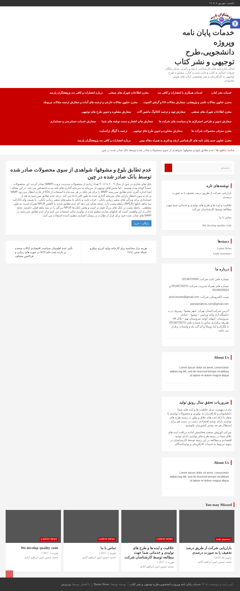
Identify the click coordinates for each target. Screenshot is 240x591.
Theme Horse (101, 584)
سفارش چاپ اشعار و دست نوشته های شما (127, 121)
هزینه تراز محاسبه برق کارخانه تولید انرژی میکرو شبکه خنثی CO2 (118, 250)
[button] (235, 23)
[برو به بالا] (9, 574)
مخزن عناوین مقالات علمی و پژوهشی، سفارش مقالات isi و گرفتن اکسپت (187, 102)
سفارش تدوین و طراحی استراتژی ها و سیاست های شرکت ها (195, 121)
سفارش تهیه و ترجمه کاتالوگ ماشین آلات (161, 111)
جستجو (168, 168)
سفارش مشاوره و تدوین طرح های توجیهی (106, 111)
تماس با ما (225, 217)
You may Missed (218, 505)
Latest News (224, 248)
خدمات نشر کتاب (221, 92)
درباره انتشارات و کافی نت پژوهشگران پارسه (76, 92)
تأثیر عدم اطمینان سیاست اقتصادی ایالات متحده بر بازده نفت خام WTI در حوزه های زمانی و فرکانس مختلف (43, 252)
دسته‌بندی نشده (222, 253)
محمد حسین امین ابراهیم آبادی (215, 561)
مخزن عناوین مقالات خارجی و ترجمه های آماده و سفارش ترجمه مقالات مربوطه (90, 102)
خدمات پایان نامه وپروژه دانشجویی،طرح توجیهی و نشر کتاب (165, 584)
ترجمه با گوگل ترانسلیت (113, 130)
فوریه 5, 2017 (166, 562)
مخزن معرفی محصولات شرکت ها (211, 130)
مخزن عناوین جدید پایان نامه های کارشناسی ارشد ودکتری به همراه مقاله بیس (186, 140)
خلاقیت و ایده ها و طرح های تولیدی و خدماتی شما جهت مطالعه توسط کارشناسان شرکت (149, 552)
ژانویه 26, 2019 (223, 557)
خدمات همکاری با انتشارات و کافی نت (180, 92)
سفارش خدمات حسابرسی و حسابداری (73, 121)
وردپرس (66, 584)
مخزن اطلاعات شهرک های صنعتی (128, 92)
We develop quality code (217, 225)
